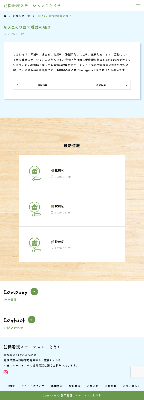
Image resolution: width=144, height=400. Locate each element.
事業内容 (57, 386)
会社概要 (111, 386)
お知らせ (93, 386)
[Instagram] (5, 372)
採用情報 (75, 386)
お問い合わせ (131, 386)
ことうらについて (33, 386)
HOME (11, 386)
